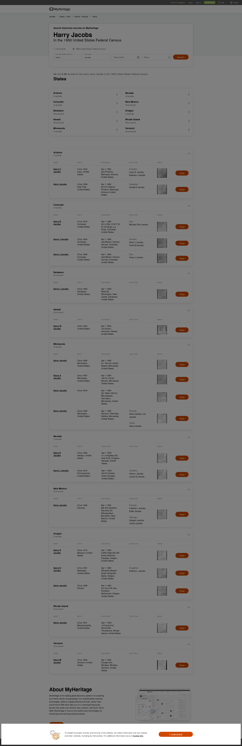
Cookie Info (138, 735)
